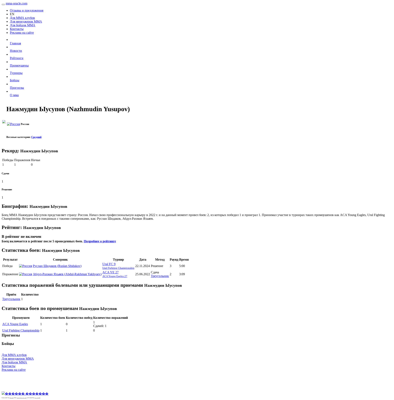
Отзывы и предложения (26, 10)
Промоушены (19, 65)
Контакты (17, 29)
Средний (36, 137)
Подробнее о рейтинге (100, 241)
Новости (16, 50)
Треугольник (160, 276)
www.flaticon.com (21, 397)
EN (12, 14)
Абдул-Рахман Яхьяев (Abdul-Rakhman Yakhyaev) (67, 274)
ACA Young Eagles (15, 324)
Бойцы (14, 80)
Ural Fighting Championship (20, 330)
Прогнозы (17, 87)
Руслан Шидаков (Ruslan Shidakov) (57, 266)
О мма (14, 95)
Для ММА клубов (22, 18)
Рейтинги (16, 58)
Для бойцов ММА (22, 25)
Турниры (16, 73)
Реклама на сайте (22, 32)
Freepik (12, 397)
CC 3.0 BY (37, 397)
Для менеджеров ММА (26, 21)
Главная (15, 43)
